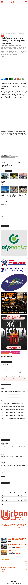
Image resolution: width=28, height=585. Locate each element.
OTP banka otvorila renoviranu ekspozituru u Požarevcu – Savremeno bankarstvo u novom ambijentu (4, 182)
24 (2, 500)
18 (6, 497)
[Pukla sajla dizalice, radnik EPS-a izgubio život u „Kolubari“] (4, 546)
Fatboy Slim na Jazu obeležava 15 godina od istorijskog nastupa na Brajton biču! (6, 164)
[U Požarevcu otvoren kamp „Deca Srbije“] (23, 176)
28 (18, 500)
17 (2, 497)
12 (10, 495)
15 (21, 495)
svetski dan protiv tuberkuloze (6, 157)
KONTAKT (16, 581)
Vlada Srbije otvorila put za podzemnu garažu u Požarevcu (13, 453)
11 (6, 495)
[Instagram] (12, 529)
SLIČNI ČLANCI (8, 171)
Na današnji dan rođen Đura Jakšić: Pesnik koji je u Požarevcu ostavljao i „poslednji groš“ (14, 195)
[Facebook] (10, 529)
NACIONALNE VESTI (11, 547)
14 (18, 495)
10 (2, 495)
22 (21, 497)
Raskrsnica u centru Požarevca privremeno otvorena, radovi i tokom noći (23, 194)
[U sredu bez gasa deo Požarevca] (14, 176)
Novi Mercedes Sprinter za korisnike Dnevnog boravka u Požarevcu (12, 470)
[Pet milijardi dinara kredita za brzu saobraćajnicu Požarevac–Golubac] (5, 189)
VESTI (9, 541)
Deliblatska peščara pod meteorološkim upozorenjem (12, 449)
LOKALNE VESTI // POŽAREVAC (7, 563)
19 (10, 497)
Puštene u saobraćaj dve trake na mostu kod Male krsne (13, 403)
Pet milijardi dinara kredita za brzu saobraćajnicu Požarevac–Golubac (4, 194)
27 (14, 500)
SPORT (2, 573)
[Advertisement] (14, 18)
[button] (26, 1)
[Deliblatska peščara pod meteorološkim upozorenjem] (4, 552)
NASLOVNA (4, 580)
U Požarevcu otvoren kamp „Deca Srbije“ (23, 180)
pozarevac (16, 156)
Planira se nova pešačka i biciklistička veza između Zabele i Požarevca (13, 466)
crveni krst (11, 156)
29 (21, 500)
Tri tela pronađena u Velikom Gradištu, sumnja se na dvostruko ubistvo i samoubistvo (14, 443)
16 (25, 495)
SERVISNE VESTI (4, 569)
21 (18, 497)
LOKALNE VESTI (23, 580)
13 (14, 495)
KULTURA (2, 571)
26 (10, 500)
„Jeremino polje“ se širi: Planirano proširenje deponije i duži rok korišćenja (14, 461)
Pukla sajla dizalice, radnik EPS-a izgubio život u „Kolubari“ (13, 446)
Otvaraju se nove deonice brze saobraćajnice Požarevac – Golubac (13, 457)
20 (14, 497)
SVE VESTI (9, 580)
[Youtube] (18, 529)
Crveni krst (9, 155)
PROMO (11, 581)
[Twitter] (15, 529)
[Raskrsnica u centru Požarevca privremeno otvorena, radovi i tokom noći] (23, 189)
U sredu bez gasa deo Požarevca (14, 180)
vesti (14, 157)
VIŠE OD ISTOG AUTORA (17, 171)
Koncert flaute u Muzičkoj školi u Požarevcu (21, 163)
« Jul (2, 504)
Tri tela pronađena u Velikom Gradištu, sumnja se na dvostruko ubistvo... (17, 539)
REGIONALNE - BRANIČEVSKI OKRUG (8, 567)
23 (25, 497)
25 (6, 500)
